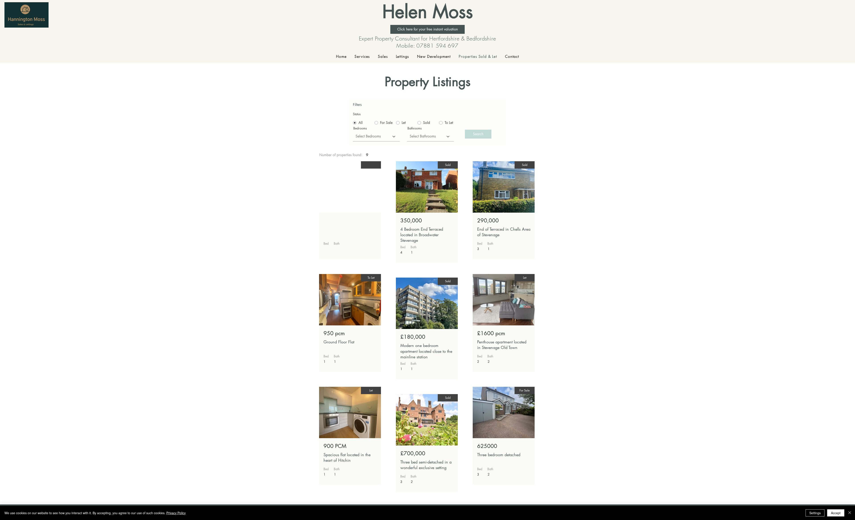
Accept (836, 513)
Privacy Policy (176, 513)
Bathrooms (414, 128)
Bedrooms (360, 128)
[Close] (849, 512)
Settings (815, 513)
